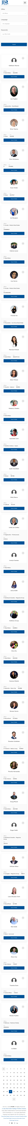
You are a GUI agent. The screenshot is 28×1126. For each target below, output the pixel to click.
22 (7, 1080)
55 (24, 1095)
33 (20, 1084)
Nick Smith (14, 927)
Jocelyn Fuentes (14, 560)
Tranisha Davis (14, 985)
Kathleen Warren (14, 65)
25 (17, 1080)
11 (17, 1072)
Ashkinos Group (14, 621)
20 (24, 1076)
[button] (14, 13)
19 (20, 1076)
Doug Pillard (14, 802)
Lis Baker (14, 1048)
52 (14, 1095)
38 (14, 1087)
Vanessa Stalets (14, 681)
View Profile (14, 76)
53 (17, 1095)
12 (20, 1072)
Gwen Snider (14, 188)
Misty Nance (14, 497)
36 (7, 1087)
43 (7, 1091)
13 (24, 1072)
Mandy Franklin (14, 1016)
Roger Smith (14, 830)
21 (3, 1080)
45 (14, 1091)
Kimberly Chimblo (14, 408)
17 (14, 1076)
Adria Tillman (14, 380)
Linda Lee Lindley (14, 527)
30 (10, 1084)
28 (3, 1084)
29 (7, 1084)
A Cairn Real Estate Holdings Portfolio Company (14, 1108)
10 (14, 1072)
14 (3, 1076)
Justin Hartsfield (14, 469)
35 (3, 1087)
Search (14, 44)
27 (24, 1080)
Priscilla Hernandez (14, 771)
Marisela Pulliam (14, 350)
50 (7, 1095)
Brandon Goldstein (14, 741)
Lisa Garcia (14, 281)
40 (20, 1087)
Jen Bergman (14, 218)
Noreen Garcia (14, 711)
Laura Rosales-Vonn (14, 896)
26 (20, 1080)
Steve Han (14, 957)
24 (14, 1080)
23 (10, 1080)
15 (7, 1076)
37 (10, 1087)
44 (10, 1091)
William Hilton (14, 866)
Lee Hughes (14, 99)
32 (17, 1084)
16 (10, 1076)
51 (10, 1095)
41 (24, 1087)
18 (17, 1076)
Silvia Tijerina (14, 129)
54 (20, 1095)
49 (3, 1095)
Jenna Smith (14, 590)
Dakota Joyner (14, 251)
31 (14, 1084)
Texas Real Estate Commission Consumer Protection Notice (14, 1116)
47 (20, 1091)
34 (24, 1084)
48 (24, 1091)
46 (17, 1091)
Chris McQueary (14, 159)
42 (3, 1091)
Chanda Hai (14, 315)
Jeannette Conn (14, 438)
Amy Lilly (14, 651)
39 (17, 1087)
